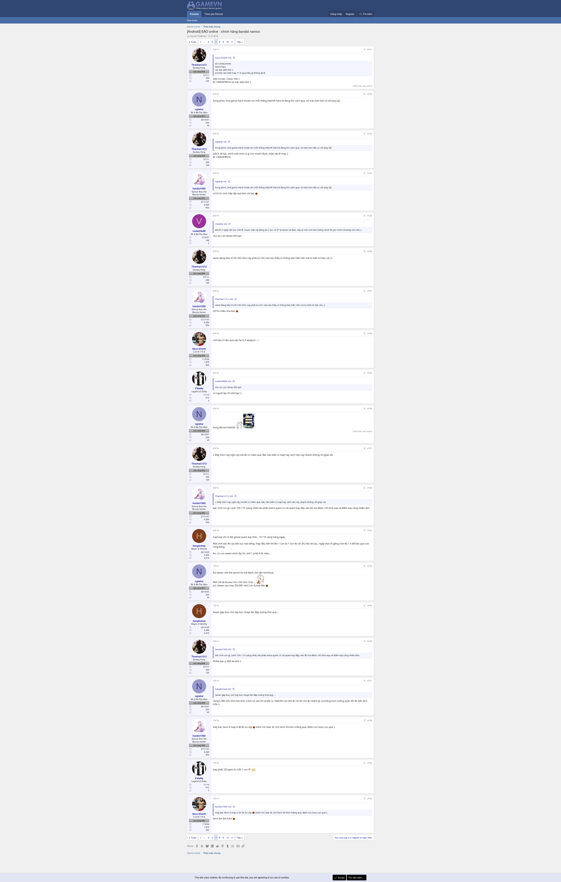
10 (227, 41)
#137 (369, 680)
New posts (192, 20)
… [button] (204, 41)
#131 (369, 448)
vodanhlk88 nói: (223, 381)
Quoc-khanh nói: (223, 57)
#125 (369, 215)
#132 (369, 487)
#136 (369, 641)
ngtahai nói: (221, 141)
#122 (369, 93)
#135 (369, 605)
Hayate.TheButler (198, 36)
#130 (369, 408)
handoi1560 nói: (223, 649)
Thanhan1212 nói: (224, 299)
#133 (369, 530)
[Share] (364, 49)
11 (232, 41)
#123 (369, 133)
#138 (369, 720)
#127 (369, 290)
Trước (193, 41)
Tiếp (239, 41)
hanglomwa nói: (223, 688)
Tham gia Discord (213, 14)
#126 (369, 251)
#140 (369, 798)
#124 (369, 173)
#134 (369, 565)
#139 (369, 762)
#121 (369, 49)
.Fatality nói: (221, 223)
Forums (194, 14)
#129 (369, 372)
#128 (369, 333)
